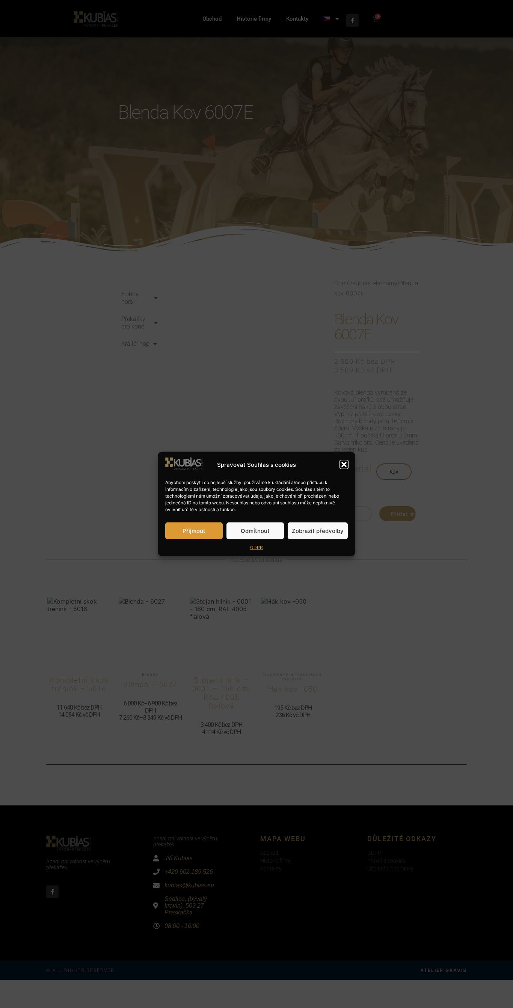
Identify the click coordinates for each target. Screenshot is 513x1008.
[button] (344, 464)
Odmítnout (255, 530)
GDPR (256, 547)
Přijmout (194, 530)
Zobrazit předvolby (318, 530)
